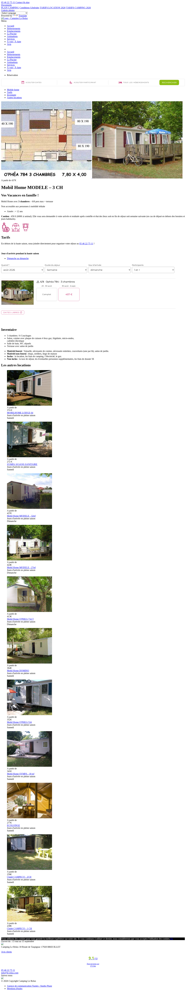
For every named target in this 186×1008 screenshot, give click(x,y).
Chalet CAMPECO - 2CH (19, 877)
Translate (23, 15)
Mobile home (13, 89)
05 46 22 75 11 (86, 243)
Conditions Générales (29, 7)
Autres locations (14, 97)
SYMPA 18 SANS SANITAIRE (22, 464)
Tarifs (9, 92)
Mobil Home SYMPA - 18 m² (20, 774)
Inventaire (11, 95)
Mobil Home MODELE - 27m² (21, 567)
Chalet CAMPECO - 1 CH (19, 928)
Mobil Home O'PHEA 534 (19, 722)
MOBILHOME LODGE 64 (20, 412)
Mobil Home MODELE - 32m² (21, 516)
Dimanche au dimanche (18, 258)
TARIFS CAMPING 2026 (78, 7)
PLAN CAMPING (10, 7)
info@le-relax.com (9, 973)
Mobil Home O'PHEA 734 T (20, 619)
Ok (171, 938)
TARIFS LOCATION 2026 (53, 7)
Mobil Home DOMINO (18, 670)
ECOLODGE (13, 825)
